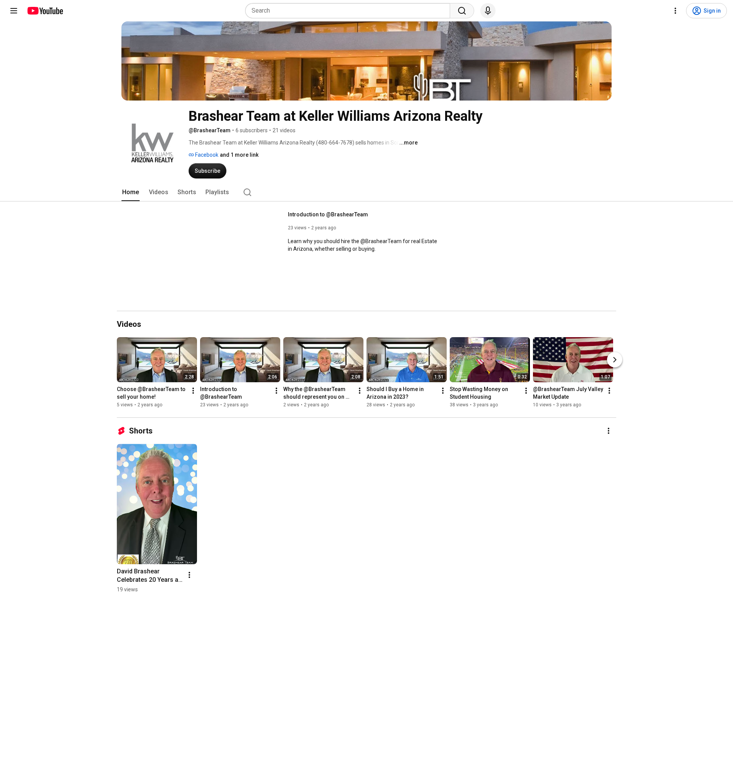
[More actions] (193, 390)
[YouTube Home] (44, 10)
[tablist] (366, 192)
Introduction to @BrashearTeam (328, 214)
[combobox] (350, 10)
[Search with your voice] (488, 10)
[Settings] (675, 10)
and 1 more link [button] (239, 155)
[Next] (614, 359)
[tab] (130, 192)
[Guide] (13, 10)
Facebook (206, 155)
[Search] (462, 10)
